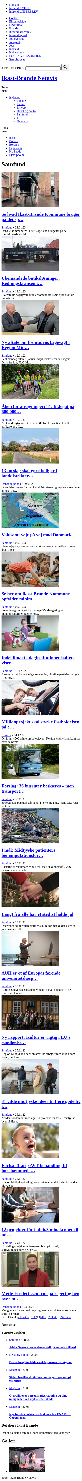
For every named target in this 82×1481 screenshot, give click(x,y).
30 (52, 1317)
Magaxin (14, 1369)
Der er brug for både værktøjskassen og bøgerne (40, 1362)
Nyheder (14, 97)
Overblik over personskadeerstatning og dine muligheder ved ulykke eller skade (38, 1397)
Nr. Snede (15, 151)
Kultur (21, 104)
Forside (13, 28)
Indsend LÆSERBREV (23, 11)
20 (49, 1317)
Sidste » (66, 1317)
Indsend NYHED (20, 8)
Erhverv (22, 107)
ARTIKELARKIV (13, 68)
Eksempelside (17, 21)
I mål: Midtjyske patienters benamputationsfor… (28, 853)
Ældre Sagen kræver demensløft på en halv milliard (42, 1347)
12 (35, 1317)
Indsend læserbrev (20, 31)
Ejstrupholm (16, 155)
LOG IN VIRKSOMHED (25, 55)
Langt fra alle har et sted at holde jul (37, 914)
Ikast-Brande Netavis (29, 77)
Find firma (15, 25)
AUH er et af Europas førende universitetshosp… (31, 976)
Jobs (11, 45)
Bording (14, 144)
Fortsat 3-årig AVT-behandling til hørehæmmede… (34, 1168)
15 (44, 1317)
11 (32, 1317)
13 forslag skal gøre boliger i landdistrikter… (29, 473)
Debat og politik (26, 111)
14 (41, 1317)
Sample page (17, 59)
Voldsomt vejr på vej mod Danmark (37, 534)
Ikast (12, 137)
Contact (13, 18)
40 (55, 1317)
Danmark (22, 121)
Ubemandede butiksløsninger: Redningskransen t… (31, 281)
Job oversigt (16, 38)
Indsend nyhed (18, 35)
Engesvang (16, 148)
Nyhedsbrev (16, 52)
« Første (22, 1317)
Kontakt (14, 4)
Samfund (22, 114)
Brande (13, 141)
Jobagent (14, 42)
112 (19, 118)
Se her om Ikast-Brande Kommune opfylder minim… (36, 596)
